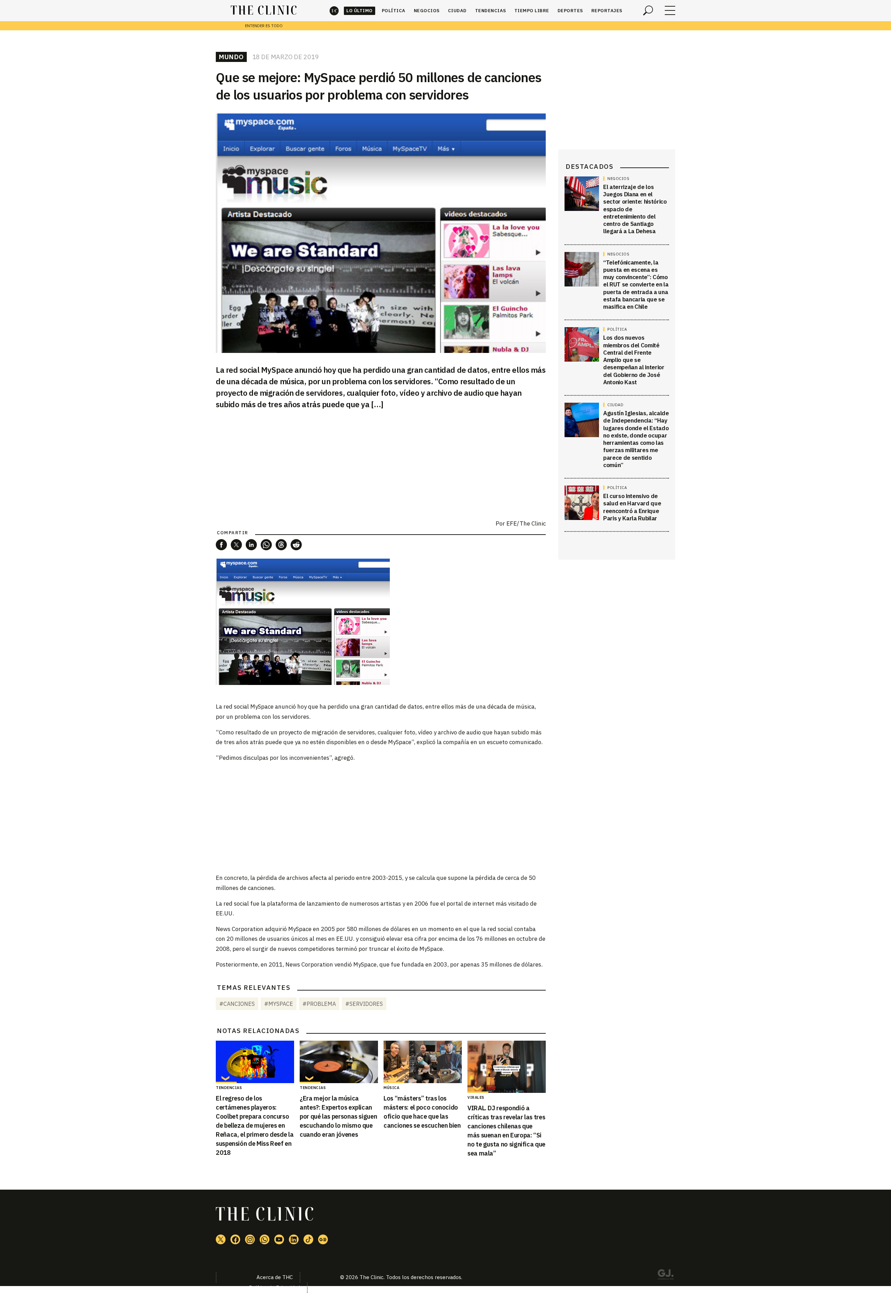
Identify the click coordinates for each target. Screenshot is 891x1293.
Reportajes (606, 11)
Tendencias (490, 11)
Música (391, 1087)
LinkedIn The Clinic (294, 1239)
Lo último (359, 11)
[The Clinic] (264, 10)
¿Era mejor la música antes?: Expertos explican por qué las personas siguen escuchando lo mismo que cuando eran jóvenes (338, 1116)
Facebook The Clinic (235, 1239)
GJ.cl (665, 1275)
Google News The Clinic (323, 1239)
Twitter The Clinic (221, 1239)
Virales (475, 1097)
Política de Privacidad (274, 1287)
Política (393, 11)
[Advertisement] (380, 817)
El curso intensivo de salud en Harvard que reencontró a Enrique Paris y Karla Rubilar (632, 507)
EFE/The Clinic (526, 523)
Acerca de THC (275, 1277)
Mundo (231, 57)
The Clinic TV (279, 1239)
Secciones (670, 10)
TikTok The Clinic (308, 1239)
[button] (221, 544)
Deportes (570, 11)
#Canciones (237, 1003)
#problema (319, 1003)
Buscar (648, 10)
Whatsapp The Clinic (264, 1239)
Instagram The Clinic (250, 1239)
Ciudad (457, 11)
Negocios (427, 11)
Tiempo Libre (531, 11)
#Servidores (364, 1003)
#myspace (278, 1003)
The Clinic (334, 10)
